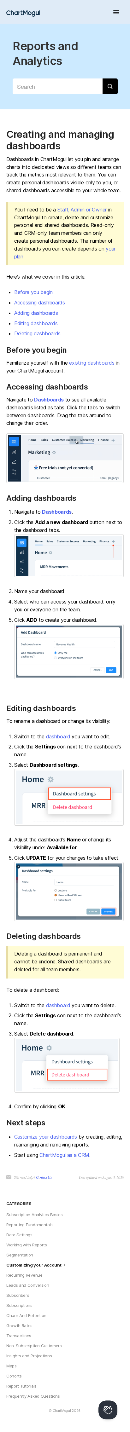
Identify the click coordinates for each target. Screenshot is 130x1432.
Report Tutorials (21, 1386)
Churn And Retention (26, 1315)
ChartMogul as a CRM (64, 1155)
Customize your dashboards (45, 1137)
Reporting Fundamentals (29, 1224)
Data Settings (19, 1234)
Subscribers (17, 1295)
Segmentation (19, 1254)
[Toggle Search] (110, 86)
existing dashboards (91, 363)
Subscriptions (19, 1305)
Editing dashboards (35, 323)
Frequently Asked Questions (33, 1396)
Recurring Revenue (24, 1275)
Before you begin (33, 292)
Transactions (18, 1335)
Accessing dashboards (39, 302)
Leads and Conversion (27, 1285)
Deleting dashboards (37, 333)
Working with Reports (26, 1244)
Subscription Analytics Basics (34, 1214)
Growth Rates (19, 1325)
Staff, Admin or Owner (82, 209)
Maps (11, 1365)
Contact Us (44, 1177)
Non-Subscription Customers (34, 1345)
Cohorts (14, 1375)
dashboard (58, 736)
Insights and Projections (29, 1355)
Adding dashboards (36, 313)
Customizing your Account (34, 1264)
